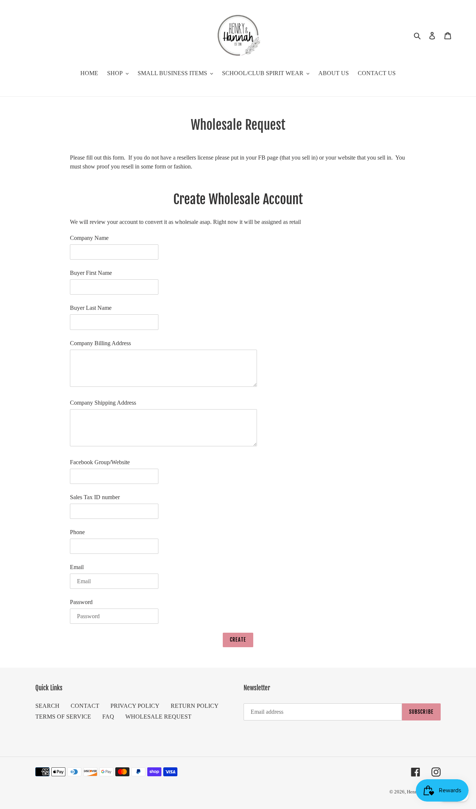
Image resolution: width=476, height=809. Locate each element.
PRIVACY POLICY (135, 706)
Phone (77, 532)
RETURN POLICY (195, 706)
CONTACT (85, 706)
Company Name (89, 238)
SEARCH (47, 706)
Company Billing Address (100, 343)
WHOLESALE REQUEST (158, 716)
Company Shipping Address (103, 402)
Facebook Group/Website (100, 462)
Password (81, 602)
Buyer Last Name (91, 308)
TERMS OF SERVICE (63, 716)
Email (77, 567)
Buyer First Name (91, 273)
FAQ (108, 716)
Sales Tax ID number (95, 497)
